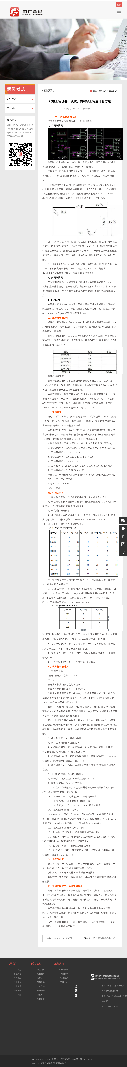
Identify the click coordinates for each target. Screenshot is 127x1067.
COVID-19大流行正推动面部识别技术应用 (74, 938)
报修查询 (63, 978)
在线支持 (63, 969)
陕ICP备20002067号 (57, 1063)
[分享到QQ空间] (99, 1028)
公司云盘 (16, 994)
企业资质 (16, 986)
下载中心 (63, 982)
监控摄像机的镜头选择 (104, 938)
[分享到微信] (99, 1014)
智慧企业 (40, 999)
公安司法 (40, 986)
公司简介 (16, 969)
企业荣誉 (16, 982)
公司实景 (16, 990)
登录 (119, 5)
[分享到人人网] (99, 1042)
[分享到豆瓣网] (99, 1021)
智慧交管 (40, 990)
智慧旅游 (40, 982)
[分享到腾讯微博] (99, 1048)
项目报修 (63, 974)
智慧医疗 (40, 978)
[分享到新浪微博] (99, 1035)
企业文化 (16, 974)
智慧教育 (40, 974)
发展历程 (16, 978)
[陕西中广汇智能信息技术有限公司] (26, 11)
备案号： (43, 1063)
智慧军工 (40, 994)
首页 (95, 91)
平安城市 (40, 969)
